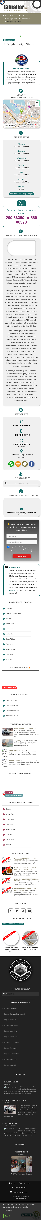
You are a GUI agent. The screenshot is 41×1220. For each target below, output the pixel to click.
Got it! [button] (7, 1216)
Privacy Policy (20, 1188)
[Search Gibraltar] (4, 994)
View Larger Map (10, 125)
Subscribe (22, 556)
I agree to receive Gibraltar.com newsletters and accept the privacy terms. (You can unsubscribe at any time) (23, 549)
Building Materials (12, 19)
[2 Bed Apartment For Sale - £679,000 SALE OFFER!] (29, 929)
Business (14, 16)
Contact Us (25, 1183)
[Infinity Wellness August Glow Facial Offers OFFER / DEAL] (11, 929)
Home (7, 16)
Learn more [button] (8, 1210)
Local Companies (25, 16)
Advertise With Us (20, 1192)
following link (13, 590)
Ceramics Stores (25, 19)
